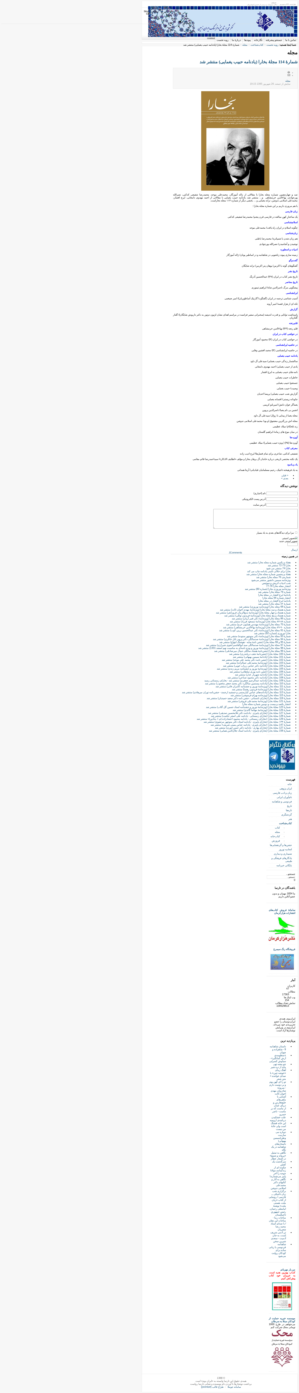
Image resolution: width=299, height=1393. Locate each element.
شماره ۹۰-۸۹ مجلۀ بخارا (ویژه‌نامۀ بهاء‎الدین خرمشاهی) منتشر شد (257, 627)
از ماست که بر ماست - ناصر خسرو (278, 1111)
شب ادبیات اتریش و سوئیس (276, 583)
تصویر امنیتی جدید (288, 541)
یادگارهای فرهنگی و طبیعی (281, 859)
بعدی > (284, 478)
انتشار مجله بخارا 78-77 (278, 586)
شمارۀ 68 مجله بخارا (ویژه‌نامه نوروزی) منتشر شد (265, 606)
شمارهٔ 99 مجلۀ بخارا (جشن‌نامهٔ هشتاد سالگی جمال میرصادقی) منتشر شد (252, 651)
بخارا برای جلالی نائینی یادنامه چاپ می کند (269, 571)
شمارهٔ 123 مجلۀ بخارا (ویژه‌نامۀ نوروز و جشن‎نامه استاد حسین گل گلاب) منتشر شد (248, 707)
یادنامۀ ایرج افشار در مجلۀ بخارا (274, 595)
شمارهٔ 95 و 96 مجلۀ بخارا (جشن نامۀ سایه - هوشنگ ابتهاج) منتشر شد (255, 642)
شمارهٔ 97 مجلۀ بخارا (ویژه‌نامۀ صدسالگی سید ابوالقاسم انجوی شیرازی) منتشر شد (248, 645)
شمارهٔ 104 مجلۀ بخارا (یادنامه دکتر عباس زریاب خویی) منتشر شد (257, 665)
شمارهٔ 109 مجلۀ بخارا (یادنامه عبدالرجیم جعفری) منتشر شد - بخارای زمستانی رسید (247, 680)
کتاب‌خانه (275, 836)
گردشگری (286, 814)
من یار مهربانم (287, 1269)
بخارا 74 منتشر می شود (278, 568)
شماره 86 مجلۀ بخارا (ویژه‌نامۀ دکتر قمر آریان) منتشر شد (261, 618)
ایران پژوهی (286, 788)
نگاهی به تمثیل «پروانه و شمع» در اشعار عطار (278, 1155)
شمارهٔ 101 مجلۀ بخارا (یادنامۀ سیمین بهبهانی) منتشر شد (262, 657)
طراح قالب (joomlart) (212, 1387)
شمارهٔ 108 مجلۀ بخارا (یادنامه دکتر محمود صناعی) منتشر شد (259, 677)
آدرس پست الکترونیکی (254, 499)
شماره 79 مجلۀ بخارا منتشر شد (274, 592)
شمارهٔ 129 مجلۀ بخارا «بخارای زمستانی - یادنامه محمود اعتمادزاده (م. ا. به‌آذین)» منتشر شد (244, 719)
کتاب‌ (277, 827)
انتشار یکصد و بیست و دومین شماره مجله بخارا (266, 704)
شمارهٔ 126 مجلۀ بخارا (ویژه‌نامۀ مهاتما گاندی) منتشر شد (262, 710)
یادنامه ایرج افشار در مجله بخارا (274, 600)
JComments (235, 552)
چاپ (289, 72)
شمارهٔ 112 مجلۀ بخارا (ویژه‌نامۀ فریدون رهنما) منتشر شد (261, 689)
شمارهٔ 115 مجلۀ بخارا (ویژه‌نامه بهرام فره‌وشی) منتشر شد (260, 695)
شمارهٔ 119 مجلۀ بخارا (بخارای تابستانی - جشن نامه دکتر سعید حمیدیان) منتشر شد (249, 698)
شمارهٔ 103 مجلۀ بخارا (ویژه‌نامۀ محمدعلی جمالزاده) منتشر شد (258, 662)
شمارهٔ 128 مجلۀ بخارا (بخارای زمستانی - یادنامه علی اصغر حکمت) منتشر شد (251, 716)
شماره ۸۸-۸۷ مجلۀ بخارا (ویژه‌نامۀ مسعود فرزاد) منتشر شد (260, 621)
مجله (244, 45)
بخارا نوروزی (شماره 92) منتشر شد (272, 633)
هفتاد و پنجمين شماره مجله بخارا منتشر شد (268, 574)
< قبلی (284, 475)
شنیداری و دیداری (283, 853)
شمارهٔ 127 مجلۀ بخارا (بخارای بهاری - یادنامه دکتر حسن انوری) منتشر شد (253, 727)
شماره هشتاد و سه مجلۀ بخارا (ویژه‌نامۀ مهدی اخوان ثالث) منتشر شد (255, 609)
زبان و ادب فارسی (282, 793)
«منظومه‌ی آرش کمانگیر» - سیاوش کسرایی (277, 1058)
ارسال (294, 549)
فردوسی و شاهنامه (282, 801)
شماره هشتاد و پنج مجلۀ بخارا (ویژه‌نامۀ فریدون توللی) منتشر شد (257, 615)
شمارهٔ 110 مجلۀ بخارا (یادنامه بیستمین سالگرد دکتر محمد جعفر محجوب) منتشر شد (248, 683)
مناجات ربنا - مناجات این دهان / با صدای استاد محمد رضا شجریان (277, 1223)
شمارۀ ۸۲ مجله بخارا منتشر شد (274, 603)
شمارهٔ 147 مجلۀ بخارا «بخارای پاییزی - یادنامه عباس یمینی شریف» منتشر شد (251, 724)
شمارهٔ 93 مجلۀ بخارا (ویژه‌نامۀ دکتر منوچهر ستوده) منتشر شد (259, 636)
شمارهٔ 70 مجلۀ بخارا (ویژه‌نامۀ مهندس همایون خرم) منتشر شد (258, 624)
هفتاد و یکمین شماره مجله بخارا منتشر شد (269, 562)
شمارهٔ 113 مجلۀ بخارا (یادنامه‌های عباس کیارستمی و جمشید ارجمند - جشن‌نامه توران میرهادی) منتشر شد (236, 692)
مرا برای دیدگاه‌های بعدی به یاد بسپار (275, 532)
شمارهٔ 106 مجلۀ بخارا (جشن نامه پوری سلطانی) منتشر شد (260, 671)
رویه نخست (272, 45)
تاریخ (289, 806)
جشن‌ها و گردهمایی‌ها (281, 845)
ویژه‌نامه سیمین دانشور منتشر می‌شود (271, 580)
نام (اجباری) (260, 493)
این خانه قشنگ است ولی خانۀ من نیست (278, 1126)
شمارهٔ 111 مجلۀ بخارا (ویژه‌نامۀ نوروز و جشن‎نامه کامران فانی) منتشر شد (253, 686)
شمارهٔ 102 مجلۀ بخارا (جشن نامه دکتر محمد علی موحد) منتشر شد (256, 660)
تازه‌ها (289, 810)
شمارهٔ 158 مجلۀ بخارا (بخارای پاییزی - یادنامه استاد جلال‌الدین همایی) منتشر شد (250, 730)
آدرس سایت (259, 504)
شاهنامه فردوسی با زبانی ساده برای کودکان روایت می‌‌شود (277, 1250)
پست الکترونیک (289, 75)
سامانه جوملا (234, 1387)
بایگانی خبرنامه (284, 865)
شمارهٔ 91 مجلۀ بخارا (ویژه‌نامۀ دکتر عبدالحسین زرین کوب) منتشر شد (255, 630)
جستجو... (290, 874)
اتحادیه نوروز (285, 849)
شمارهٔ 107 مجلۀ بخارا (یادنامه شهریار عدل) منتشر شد (263, 674)
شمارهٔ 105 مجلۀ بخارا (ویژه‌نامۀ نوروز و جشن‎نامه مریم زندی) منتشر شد (254, 668)
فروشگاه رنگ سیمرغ (284, 949)
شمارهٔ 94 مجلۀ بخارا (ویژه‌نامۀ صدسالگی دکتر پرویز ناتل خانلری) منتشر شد (252, 639)
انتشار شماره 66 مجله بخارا (276, 598)
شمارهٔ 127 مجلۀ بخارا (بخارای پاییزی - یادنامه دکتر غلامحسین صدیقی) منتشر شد (249, 713)
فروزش (276, 840)
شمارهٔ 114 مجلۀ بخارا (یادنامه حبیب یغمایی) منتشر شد (249, 61)
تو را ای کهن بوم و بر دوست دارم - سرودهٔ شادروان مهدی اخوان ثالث (277, 1088)
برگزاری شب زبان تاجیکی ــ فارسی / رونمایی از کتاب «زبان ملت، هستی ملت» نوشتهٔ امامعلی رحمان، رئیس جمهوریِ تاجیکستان (277, 1203)
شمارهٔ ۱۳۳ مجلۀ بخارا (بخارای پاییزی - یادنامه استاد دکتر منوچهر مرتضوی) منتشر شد (247, 722)
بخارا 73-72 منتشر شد (279, 565)
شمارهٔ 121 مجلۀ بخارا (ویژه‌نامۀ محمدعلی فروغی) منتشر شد (259, 701)
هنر (290, 819)
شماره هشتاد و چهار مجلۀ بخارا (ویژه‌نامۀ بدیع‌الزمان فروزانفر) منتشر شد (253, 612)
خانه (289, 784)
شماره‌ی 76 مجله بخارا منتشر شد (273, 577)
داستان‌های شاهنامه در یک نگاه (278, 1147)
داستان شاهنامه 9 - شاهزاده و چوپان (278, 1049)
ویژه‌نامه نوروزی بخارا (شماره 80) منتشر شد (268, 589)
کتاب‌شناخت (257, 45)
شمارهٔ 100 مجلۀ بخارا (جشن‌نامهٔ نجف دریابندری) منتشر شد (260, 654)
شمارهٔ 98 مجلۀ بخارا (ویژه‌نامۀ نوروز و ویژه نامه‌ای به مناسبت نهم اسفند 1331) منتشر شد (244, 648)
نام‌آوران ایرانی (284, 797)
